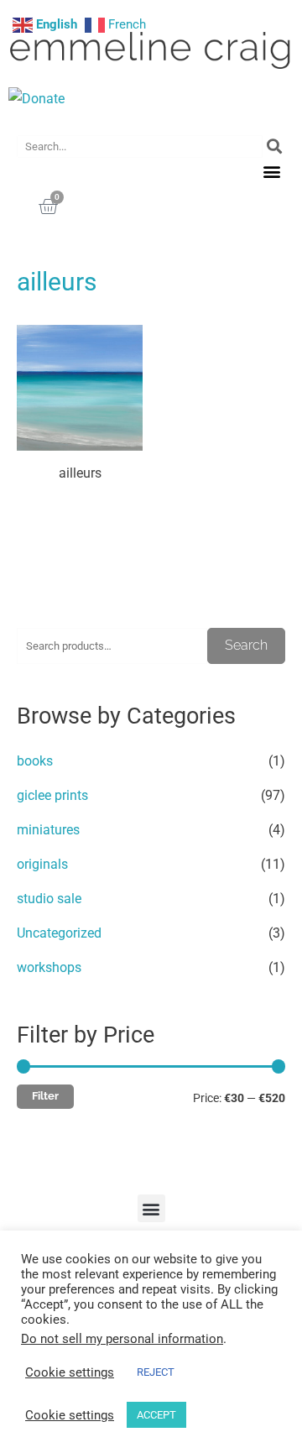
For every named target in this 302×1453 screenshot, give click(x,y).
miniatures (48, 830)
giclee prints (52, 795)
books (35, 761)
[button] (271, 172)
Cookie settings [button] (69, 1372)
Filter (45, 1096)
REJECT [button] (155, 1372)
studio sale (49, 899)
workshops (49, 967)
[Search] (274, 146)
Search (246, 645)
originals (42, 864)
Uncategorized (59, 933)
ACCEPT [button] (156, 1415)
